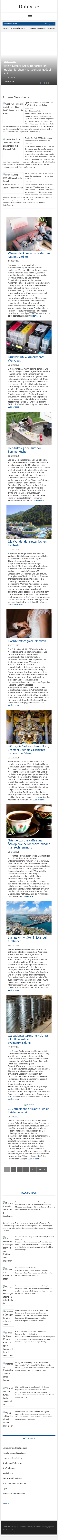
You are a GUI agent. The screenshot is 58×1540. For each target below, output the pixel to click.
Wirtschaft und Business (14, 1493)
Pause (46, 24)
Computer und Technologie (15, 1448)
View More (9, 81)
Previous (49, 24)
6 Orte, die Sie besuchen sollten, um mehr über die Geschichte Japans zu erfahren (28, 749)
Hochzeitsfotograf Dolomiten (27, 641)
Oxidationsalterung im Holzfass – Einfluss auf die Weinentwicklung (28, 1039)
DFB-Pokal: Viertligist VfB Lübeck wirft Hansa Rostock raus (28, 71)
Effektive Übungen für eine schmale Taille (31, 1310)
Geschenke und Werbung (14, 1453)
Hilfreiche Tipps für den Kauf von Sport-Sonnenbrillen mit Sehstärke (30, 1332)
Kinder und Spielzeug (12, 1463)
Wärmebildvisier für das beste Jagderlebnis (32, 1387)
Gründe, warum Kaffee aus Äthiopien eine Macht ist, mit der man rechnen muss (29, 844)
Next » (42, 1169)
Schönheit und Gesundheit (15, 1483)
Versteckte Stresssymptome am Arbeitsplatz (32, 1286)
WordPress (37, 1527)
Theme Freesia (26, 1527)
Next (53, 24)
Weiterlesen (34, 132)
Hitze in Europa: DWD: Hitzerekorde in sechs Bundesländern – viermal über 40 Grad (40, 176)
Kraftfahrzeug (9, 1468)
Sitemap (6, 1503)
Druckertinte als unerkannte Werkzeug (30, 1202)
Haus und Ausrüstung (12, 1458)
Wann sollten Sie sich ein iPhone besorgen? (32, 1411)
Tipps (5, 1488)
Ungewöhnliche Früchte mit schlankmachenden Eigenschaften (27, 1223)
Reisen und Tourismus (13, 1478)
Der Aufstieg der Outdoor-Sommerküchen (25, 449)
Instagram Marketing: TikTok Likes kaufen (31, 1362)
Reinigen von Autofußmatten (26, 1268)
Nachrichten (9, 65)
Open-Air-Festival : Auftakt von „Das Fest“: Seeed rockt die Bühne (39, 103)
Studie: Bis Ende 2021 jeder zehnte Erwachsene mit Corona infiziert (38, 139)
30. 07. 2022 (10, 77)
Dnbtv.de (29, 6)
